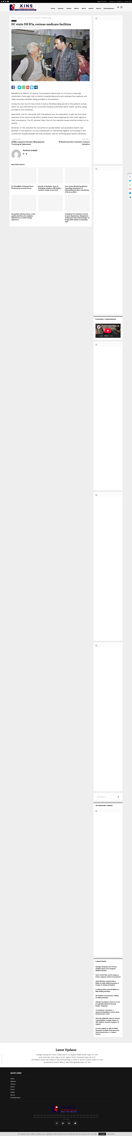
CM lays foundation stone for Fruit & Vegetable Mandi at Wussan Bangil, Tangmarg (107, 1003)
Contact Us (119, 1)
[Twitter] (63, 1123)
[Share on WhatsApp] (23, 87)
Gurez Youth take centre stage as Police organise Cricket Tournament (61, 1057)
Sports (98, 8)
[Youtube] (75, 1123)
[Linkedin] (69, 1123)
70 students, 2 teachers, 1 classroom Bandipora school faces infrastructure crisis (107, 1012)
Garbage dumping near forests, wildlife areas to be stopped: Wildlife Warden (106, 968)
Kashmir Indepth (18, 27)
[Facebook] (57, 1123)
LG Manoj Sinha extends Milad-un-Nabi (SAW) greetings (61, 1062)
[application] (108, 331)
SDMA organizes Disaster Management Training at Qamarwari (27, 143)
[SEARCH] (118, 797)
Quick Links (127, 1)
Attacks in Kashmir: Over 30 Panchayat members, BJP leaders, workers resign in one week (50, 188)
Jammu (68, 8)
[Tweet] (19, 87)
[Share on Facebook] (13, 87)
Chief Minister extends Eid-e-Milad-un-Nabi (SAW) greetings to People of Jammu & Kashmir (107, 983)
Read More (111, 1134)
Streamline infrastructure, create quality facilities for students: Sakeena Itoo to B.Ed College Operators (23, 217)
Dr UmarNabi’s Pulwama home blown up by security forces (22, 187)
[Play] (98, 336)
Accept (102, 1134)
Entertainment (109, 8)
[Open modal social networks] (36, 87)
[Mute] (115, 336)
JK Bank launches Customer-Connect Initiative (74, 143)
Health (91, 8)
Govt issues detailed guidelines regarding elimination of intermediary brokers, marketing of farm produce (77, 189)
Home (53, 8)
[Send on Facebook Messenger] (32, 87)
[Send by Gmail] (27, 87)
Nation (76, 8)
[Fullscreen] (118, 336)
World (84, 8)
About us (112, 1)
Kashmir (60, 8)
